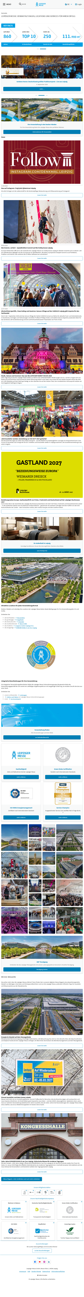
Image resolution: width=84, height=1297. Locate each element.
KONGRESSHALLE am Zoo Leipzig (26, 628)
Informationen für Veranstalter (42, 132)
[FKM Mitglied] (38, 1192)
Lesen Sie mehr (42, 195)
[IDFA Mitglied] (45, 1192)
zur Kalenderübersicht (42, 737)
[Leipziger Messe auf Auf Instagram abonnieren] (44, 1262)
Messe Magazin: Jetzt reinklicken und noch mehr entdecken (21, 1179)
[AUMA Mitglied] (32, 1192)
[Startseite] (41, 4)
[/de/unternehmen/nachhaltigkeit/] (14, 1210)
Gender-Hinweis (36, 1271)
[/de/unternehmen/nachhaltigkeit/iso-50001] (14, 1231)
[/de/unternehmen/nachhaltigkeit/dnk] (42, 1210)
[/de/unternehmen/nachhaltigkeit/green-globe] (70, 1210)
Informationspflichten (58, 1271)
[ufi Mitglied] (25, 1192)
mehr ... (42, 89)
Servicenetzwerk (16, 699)
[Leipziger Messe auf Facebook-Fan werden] (35, 1262)
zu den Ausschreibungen (42, 1250)
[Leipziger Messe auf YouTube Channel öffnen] (39, 1262)
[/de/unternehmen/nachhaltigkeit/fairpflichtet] (42, 1231)
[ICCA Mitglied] (59, 1192)
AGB (29, 1271)
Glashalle (21, 622)
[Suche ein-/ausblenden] (20, 4)
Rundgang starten (42, 969)
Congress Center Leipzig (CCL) (24, 626)
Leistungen (23, 695)
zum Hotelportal (42, 551)
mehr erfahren (21, 777)
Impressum (22, 1271)
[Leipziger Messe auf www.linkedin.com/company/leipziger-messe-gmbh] (49, 1262)
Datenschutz (46, 1271)
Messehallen (21, 618)
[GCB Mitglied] (52, 1192)
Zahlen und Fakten (12, 697)
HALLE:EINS (23, 624)
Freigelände (20, 620)
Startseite (4, 13)
